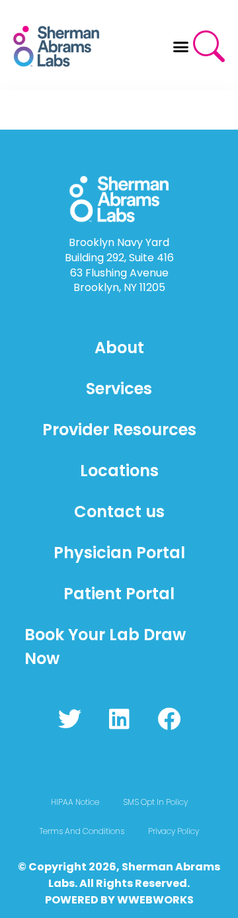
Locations (119, 470)
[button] (181, 46)
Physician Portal (119, 552)
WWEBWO (145, 899)
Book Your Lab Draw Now (105, 646)
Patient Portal (119, 594)
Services (119, 388)
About (119, 347)
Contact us (119, 511)
